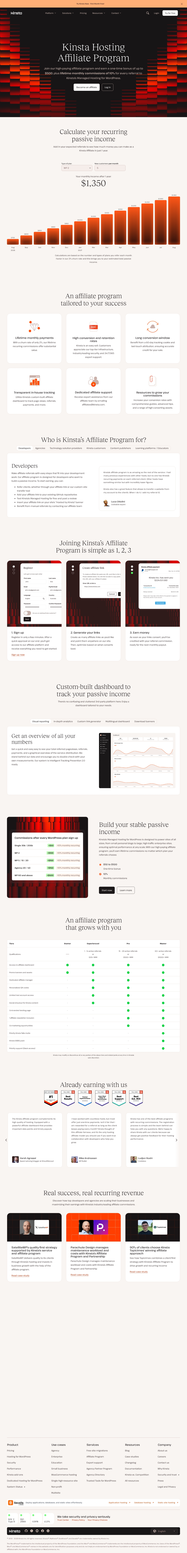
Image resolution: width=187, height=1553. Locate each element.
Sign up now (18, 654)
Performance (14, 1468)
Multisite (55, 1492)
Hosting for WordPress (19, 1456)
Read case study (20, 1275)
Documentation (133, 1468)
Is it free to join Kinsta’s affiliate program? (102, 1347)
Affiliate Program (95, 1456)
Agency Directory (96, 1474)
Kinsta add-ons (15, 1474)
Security (11, 1462)
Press (161, 1480)
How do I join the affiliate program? (98, 1337)
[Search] (147, 13)
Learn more (126, 890)
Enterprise (56, 1456)
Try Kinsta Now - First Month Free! (90, 3)
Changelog (130, 1462)
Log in (108, 87)
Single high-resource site (64, 1480)
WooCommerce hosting (64, 1474)
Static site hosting (166, 1502)
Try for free (170, 13)
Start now (107, 890)
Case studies (132, 1456)
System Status (15, 1486)
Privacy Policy (78, 1520)
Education (56, 1462)
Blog (127, 1450)
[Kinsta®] (16, 13)
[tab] (24, 448)
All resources (132, 1480)
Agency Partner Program (99, 1468)
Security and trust (167, 1474)
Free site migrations (97, 1450)
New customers (106, 163)
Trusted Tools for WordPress (101, 1480)
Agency (55, 1450)
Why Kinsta (163, 1468)
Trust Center (63, 1520)
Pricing (10, 1450)
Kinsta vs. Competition (137, 1474)
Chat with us (21, 1334)
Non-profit (56, 1486)
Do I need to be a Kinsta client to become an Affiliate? (109, 1327)
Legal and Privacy (167, 1486)
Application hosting (118, 1502)
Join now (83, 1417)
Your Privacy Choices (97, 1520)
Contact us (163, 1462)
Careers (162, 1456)
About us (162, 1450)
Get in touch (102, 1417)
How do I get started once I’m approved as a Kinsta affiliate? (113, 1356)
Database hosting (142, 1502)
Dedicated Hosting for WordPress (24, 1480)
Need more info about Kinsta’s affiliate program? (106, 1366)
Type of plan (66, 163)
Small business (59, 1468)
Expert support (95, 1462)
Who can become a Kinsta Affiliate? (98, 1317)
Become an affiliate (86, 87)
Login (156, 13)
